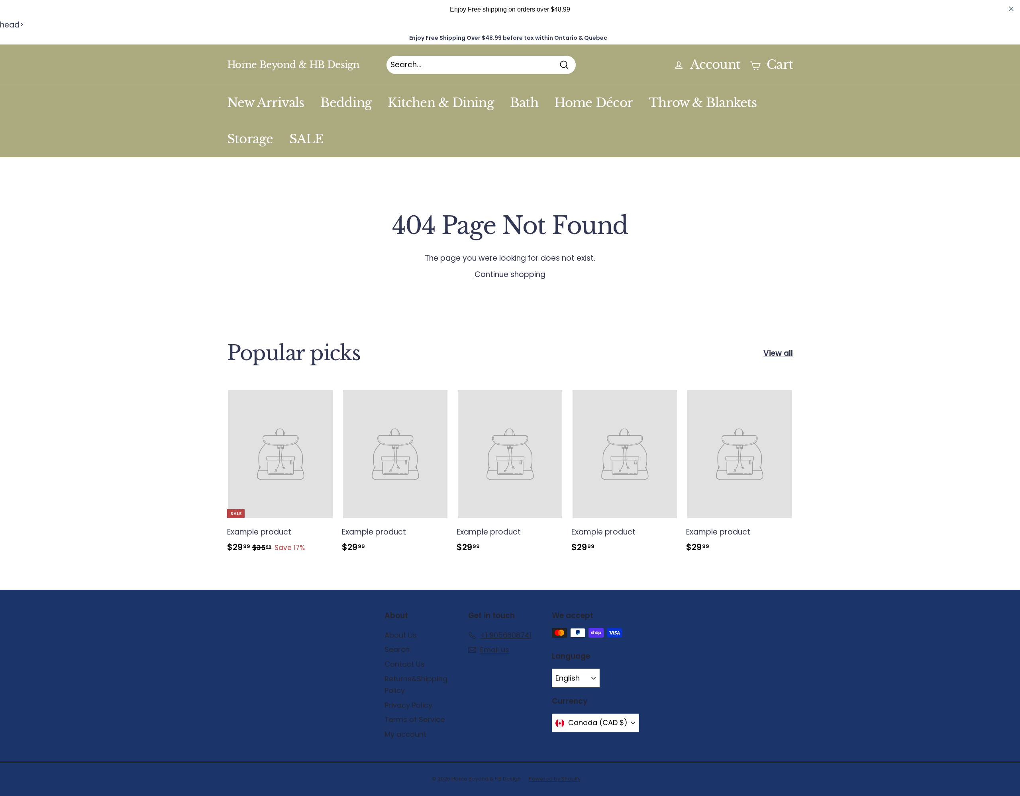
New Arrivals (265, 102)
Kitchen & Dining (441, 102)
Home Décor (593, 102)
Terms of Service (414, 719)
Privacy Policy (408, 705)
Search (397, 649)
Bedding (346, 102)
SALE (306, 138)
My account (405, 734)
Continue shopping (510, 274)
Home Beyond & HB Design (293, 64)
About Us (400, 635)
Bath (524, 102)
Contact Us (404, 664)
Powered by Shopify (555, 778)
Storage (250, 138)
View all (778, 353)
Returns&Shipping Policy (415, 684)
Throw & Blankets (703, 102)
